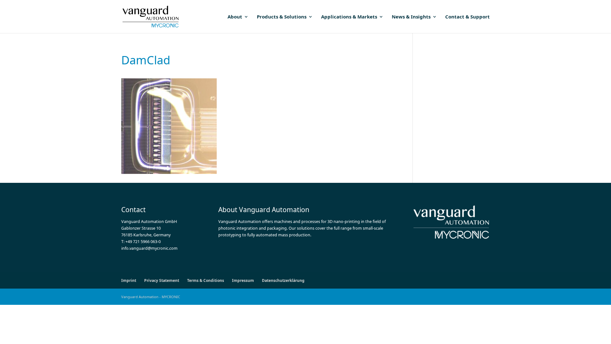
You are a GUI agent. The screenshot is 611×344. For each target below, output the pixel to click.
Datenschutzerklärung (283, 280)
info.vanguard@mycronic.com (149, 248)
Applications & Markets (349, 17)
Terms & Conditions (205, 280)
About (235, 17)
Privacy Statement (161, 280)
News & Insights (411, 17)
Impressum (243, 280)
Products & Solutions (281, 17)
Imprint (128, 280)
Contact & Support (467, 17)
